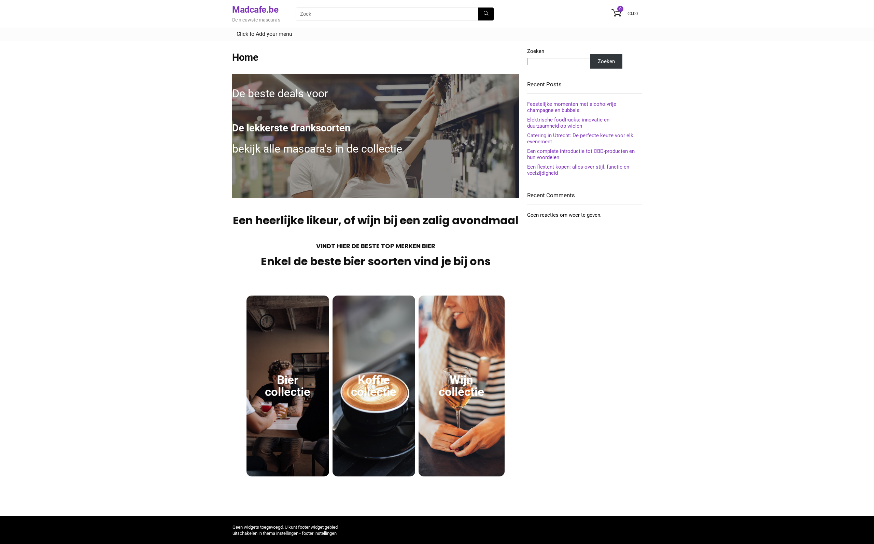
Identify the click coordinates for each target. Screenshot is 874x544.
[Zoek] (486, 14)
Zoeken (535, 51)
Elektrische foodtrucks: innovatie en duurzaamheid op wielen (568, 123)
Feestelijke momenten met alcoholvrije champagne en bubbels (571, 107)
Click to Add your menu (264, 34)
